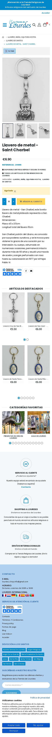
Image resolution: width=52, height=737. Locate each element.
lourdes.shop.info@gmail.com (15, 581)
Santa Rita (14, 659)
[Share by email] (31, 271)
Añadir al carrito (32, 201)
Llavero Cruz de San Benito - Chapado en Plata (13, 326)
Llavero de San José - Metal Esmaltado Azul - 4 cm (38, 326)
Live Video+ (7, 634)
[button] (34, 25)
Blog (4, 630)
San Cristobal (19, 664)
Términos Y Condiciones (12, 620)
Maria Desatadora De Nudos (32, 654)
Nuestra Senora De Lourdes (14, 649)
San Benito (7, 664)
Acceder (46, 13)
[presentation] (6, 89)
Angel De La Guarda (11, 654)
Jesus (5, 659)
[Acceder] (39, 24)
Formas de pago (9, 627)
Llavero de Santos (14, 40)
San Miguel (38, 659)
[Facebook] (26, 271)
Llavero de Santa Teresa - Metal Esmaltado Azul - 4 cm (13, 379)
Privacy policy (8, 623)
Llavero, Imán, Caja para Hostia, (27, 179)
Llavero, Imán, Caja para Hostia (22, 37)
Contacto (26, 487)
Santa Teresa (26, 659)
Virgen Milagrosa (34, 649)
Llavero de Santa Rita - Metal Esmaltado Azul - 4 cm (38, 379)
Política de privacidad (40, 697)
